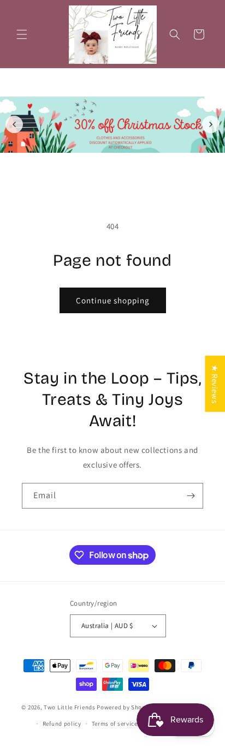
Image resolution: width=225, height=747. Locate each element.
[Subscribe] (191, 496)
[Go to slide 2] (118, 166)
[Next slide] (211, 124)
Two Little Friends (70, 707)
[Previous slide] (14, 124)
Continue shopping (113, 300)
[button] (22, 34)
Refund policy (62, 723)
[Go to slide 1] (106, 166)
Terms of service (115, 723)
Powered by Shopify (125, 707)
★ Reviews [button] (215, 383)
